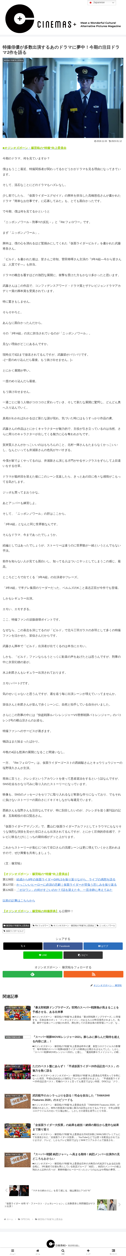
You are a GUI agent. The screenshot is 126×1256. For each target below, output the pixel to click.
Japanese (99, 2)
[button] (83, 955)
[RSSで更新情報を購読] (93, 974)
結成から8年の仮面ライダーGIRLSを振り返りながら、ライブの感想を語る (66, 879)
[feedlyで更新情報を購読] (32, 974)
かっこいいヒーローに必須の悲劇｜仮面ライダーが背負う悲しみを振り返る (66, 884)
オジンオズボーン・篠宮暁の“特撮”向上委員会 (73, 925)
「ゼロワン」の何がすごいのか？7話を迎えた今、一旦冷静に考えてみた (64, 890)
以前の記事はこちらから (19, 900)
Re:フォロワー (41, 925)
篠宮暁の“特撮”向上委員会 (17, 925)
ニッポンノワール (107, 925)
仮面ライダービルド (15, 931)
